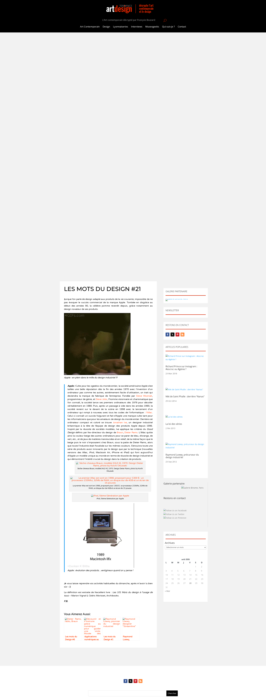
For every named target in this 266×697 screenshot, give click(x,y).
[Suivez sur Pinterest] (177, 334)
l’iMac (148, 412)
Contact (182, 27)
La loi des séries (174, 423)
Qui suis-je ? (168, 27)
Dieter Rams (130, 432)
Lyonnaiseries (120, 27)
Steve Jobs (101, 399)
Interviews (136, 27)
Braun (120, 432)
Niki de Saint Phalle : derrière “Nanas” (185, 396)
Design (106, 27)
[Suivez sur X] (172, 334)
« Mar (167, 591)
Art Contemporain (90, 27)
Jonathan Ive (120, 422)
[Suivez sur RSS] (182, 334)
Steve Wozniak (143, 396)
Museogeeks (152, 27)
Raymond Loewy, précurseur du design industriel (182, 456)
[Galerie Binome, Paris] (192, 487)
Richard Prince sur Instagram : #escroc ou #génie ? (181, 368)
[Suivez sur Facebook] (167, 334)
